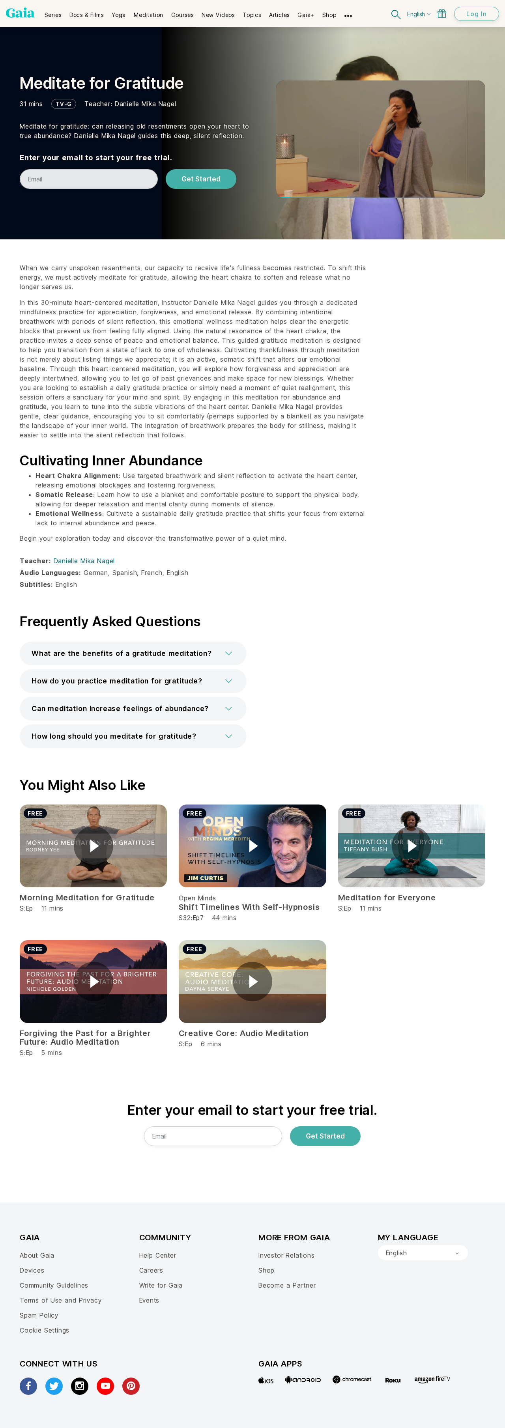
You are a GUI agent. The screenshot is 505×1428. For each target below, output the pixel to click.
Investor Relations (286, 1255)
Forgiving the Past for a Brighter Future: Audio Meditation (85, 1038)
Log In (476, 14)
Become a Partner (287, 1285)
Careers (151, 1270)
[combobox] (423, 1253)
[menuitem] (53, 12)
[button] (133, 653)
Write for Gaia (161, 1285)
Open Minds (197, 898)
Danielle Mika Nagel (145, 104)
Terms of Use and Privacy (60, 1300)
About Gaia (37, 1255)
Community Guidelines (54, 1285)
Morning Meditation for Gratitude (87, 897)
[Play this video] (93, 846)
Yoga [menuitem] (119, 14)
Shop (266, 1270)
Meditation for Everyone (387, 897)
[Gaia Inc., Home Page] (20, 12)
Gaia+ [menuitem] (305, 14)
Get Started (201, 179)
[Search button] (396, 14)
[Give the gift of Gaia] (442, 13)
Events (149, 1300)
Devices (32, 1270)
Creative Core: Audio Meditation (244, 1033)
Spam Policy (39, 1315)
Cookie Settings (44, 1330)
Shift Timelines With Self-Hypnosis (249, 907)
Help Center (157, 1255)
